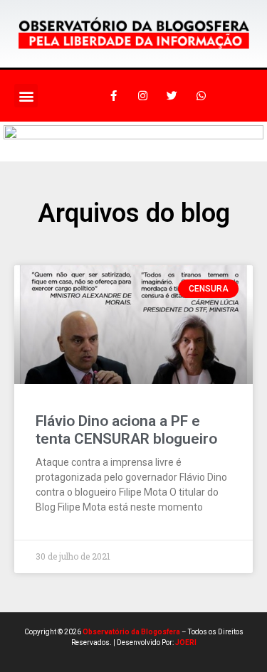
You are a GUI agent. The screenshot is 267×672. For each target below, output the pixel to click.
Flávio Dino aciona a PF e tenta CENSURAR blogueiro (126, 429)
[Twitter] (172, 96)
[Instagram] (143, 96)
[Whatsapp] (201, 96)
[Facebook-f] (114, 96)
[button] (26, 95)
